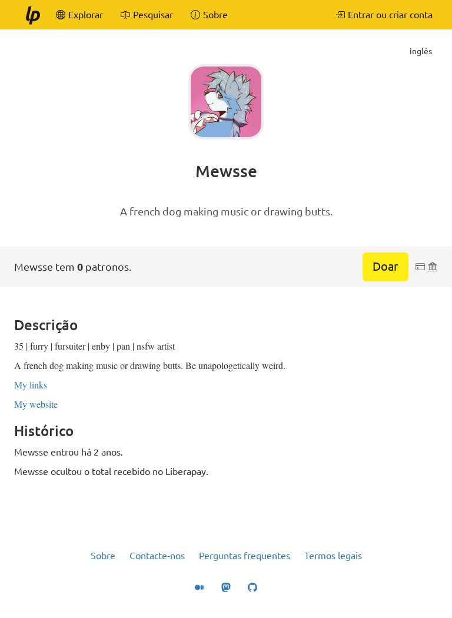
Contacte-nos (157, 555)
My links (30, 384)
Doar (385, 266)
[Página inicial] (32, 14)
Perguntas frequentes (244, 555)
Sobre (103, 555)
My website (36, 404)
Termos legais (333, 555)
